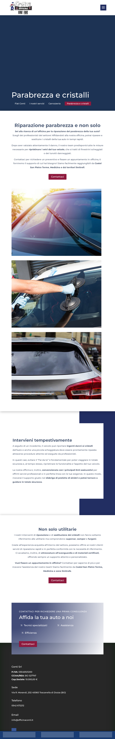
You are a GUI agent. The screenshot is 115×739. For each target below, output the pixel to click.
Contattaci (57, 176)
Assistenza (67, 625)
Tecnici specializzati (35, 625)
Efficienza (31, 632)
